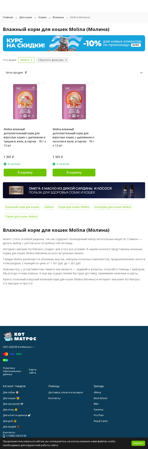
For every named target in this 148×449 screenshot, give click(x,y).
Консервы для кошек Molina (112, 207)
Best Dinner (101, 398)
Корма (42, 17)
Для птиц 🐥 (10, 409)
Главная (8, 17)
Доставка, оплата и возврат (65, 392)
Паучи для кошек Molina (21, 216)
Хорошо (138, 443)
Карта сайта (32, 371)
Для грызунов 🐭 (13, 403)
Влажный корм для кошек (22, 207)
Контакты (54, 398)
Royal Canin (101, 421)
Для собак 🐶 (11, 392)
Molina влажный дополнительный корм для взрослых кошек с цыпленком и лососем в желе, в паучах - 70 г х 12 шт (73, 137)
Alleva (97, 392)
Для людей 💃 (11, 426)
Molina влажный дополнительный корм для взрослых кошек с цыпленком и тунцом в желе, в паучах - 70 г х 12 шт (25, 137)
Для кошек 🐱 (11, 398)
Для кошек (25, 17)
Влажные (58, 17)
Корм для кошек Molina (74, 207)
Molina (49, 207)
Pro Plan (99, 415)
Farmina (98, 409)
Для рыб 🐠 (10, 421)
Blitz (96, 403)
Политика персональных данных (12, 371)
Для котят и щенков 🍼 (17, 415)
